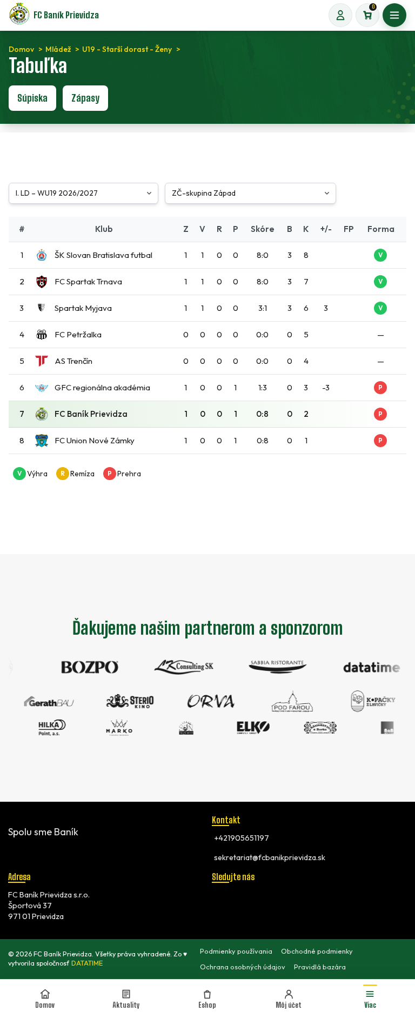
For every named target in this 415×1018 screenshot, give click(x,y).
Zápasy (85, 98)
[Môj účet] (340, 15)
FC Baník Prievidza (66, 15)
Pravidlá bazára (320, 966)
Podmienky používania (236, 951)
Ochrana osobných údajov (242, 966)
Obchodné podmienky (317, 951)
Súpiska (32, 98)
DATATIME (87, 963)
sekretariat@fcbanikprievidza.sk (269, 857)
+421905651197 (241, 838)
